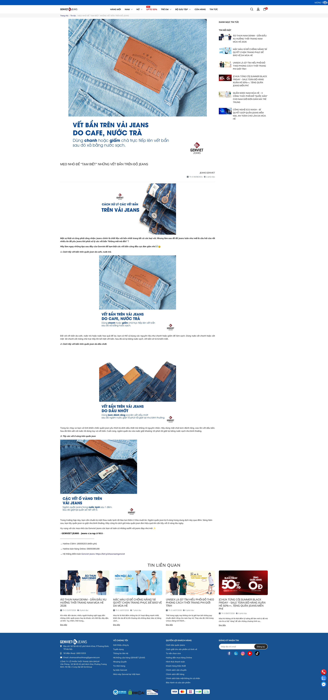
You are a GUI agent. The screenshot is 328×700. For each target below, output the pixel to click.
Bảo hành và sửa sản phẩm (178, 682)
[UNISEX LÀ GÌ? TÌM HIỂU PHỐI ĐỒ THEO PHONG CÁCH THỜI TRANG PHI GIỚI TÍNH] (225, 64)
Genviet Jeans (88, 554)
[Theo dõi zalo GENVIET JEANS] (236, 653)
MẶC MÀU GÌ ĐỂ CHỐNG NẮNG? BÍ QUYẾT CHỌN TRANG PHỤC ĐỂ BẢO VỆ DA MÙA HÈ (250, 52)
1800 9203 (81, 653)
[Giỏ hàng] (264, 9)
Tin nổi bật (225, 30)
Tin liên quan (164, 565)
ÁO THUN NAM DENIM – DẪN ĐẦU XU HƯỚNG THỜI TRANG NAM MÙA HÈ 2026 (250, 38)
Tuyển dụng (118, 649)
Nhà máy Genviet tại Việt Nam (126, 674)
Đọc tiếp (63, 625)
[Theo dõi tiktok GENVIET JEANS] (257, 653)
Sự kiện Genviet (120, 670)
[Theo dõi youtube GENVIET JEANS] (250, 653)
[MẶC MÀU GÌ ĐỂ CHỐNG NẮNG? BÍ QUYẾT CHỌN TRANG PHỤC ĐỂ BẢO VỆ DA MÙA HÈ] (225, 50)
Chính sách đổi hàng (175, 674)
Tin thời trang (119, 666)
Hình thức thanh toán (175, 661)
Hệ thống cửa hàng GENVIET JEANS (129, 657)
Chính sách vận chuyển (176, 670)
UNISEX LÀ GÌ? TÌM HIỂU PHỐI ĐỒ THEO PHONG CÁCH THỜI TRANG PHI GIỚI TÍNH (249, 65)
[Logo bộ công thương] (135, 691)
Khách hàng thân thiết (176, 666)
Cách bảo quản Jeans (175, 645)
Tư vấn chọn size (173, 653)
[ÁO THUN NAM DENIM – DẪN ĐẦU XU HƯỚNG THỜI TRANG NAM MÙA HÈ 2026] (225, 37)
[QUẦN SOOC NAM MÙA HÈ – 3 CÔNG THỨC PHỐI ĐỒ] (225, 94)
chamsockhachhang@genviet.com (84, 657)
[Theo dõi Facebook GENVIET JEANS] (229, 653)
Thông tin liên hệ (120, 653)
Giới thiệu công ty (121, 645)
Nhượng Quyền (120, 661)
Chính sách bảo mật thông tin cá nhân (183, 678)
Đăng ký (261, 646)
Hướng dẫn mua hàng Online (179, 657)
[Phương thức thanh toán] (190, 691)
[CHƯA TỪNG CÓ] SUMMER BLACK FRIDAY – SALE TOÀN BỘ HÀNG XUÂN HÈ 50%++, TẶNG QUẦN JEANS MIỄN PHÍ (242, 604)
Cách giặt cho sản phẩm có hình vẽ (181, 649)
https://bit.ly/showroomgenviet (110, 554)
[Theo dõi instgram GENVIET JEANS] (242, 653)
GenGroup (88, 667)
